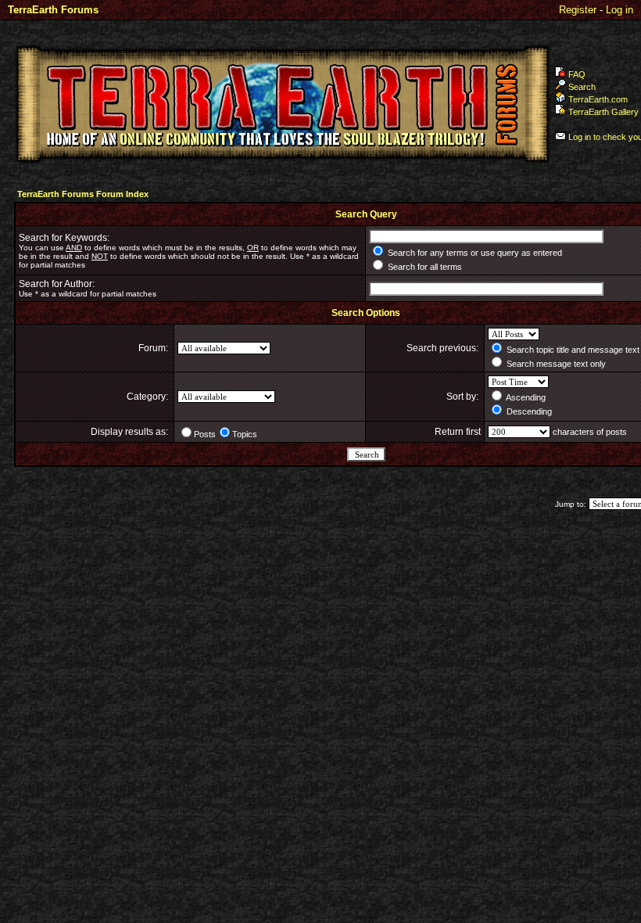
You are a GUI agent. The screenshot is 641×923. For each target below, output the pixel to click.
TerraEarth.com (598, 99)
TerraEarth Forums (53, 10)
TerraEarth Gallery (603, 112)
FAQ (576, 74)
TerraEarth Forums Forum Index (83, 194)
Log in (619, 10)
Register (577, 10)
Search (582, 87)
